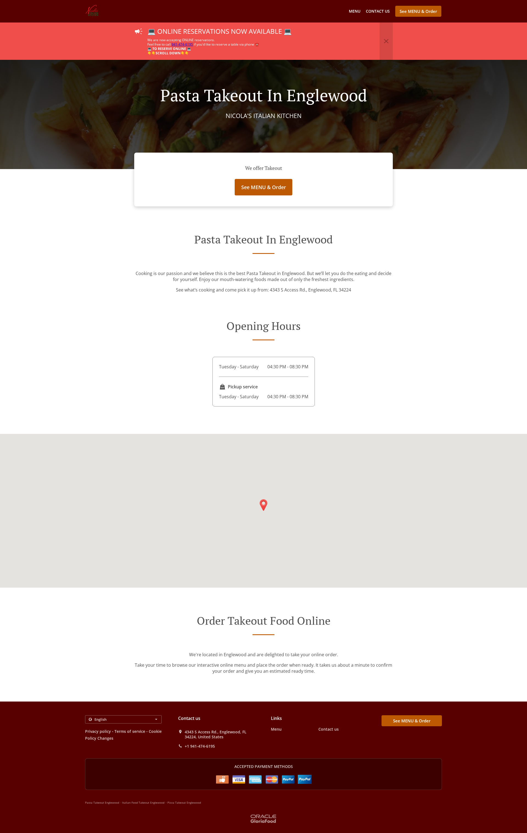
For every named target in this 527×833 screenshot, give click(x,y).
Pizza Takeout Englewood (184, 802)
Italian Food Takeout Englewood (143, 802)
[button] (386, 41)
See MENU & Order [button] (418, 11)
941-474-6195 (182, 44)
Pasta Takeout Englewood (102, 802)
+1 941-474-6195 (200, 746)
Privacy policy (98, 731)
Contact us (378, 11)
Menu (354, 11)
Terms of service (129, 731)
